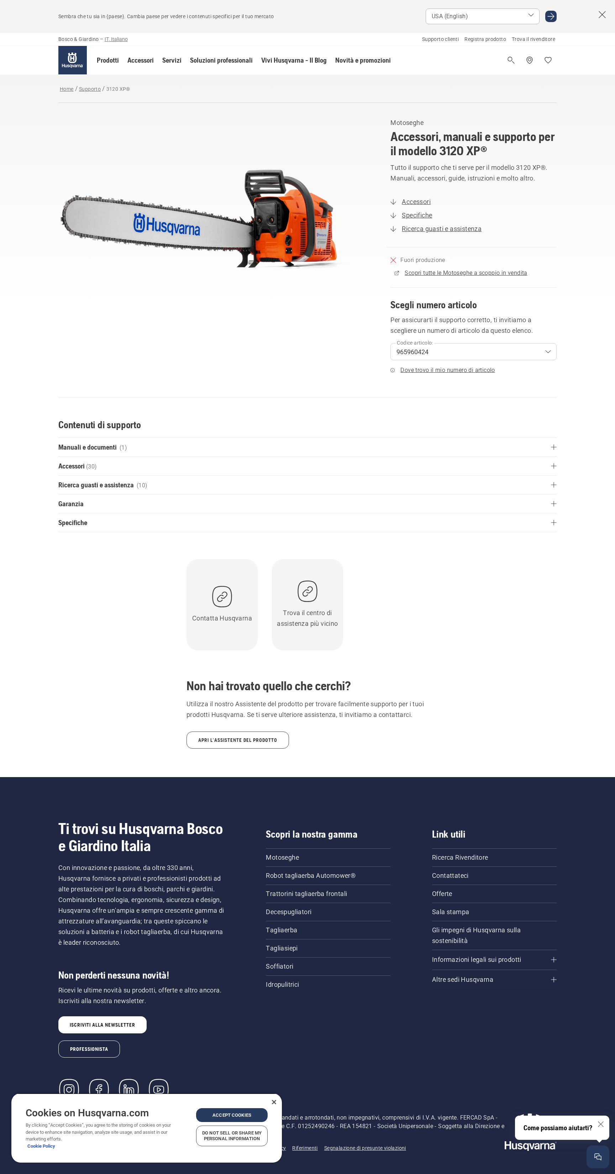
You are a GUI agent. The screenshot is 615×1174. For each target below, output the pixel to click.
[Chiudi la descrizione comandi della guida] (600, 1124)
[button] (108, 60)
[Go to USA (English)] (551, 16)
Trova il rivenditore (533, 39)
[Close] (274, 1102)
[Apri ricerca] (511, 60)
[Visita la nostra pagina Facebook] (99, 1089)
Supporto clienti (440, 39)
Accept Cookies (231, 1115)
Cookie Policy (41, 1146)
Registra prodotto (485, 39)
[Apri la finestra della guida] (598, 1157)
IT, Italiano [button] (116, 39)
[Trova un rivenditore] (529, 60)
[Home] (72, 60)
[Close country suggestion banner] (602, 14)
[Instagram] (69, 1089)
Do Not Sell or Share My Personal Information (232, 1135)
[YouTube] (158, 1089)
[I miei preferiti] (548, 60)
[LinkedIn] (129, 1089)
